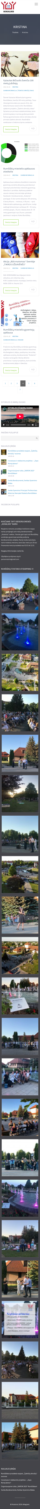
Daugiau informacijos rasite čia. (12, 551)
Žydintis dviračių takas (25, 90)
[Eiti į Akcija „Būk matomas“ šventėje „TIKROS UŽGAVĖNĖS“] (20, 245)
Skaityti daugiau (11, 129)
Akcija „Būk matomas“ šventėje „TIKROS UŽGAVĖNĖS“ (19, 263)
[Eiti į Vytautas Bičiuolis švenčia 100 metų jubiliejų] (20, 64)
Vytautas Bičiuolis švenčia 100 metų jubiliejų (18, 82)
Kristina (15, 87)
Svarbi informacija (10, 90)
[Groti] (4, 425)
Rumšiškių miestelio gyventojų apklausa (18, 331)
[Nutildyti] (33, 425)
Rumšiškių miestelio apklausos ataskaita (19, 170)
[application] (20, 416)
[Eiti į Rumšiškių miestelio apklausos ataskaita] (20, 152)
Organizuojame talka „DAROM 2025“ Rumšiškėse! (19, 1486)
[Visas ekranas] (36, 425)
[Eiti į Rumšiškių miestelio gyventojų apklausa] (20, 313)
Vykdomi (20, 340)
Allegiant (26, 1504)
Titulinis (15, 32)
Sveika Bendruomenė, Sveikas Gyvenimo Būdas (18, 1490)
